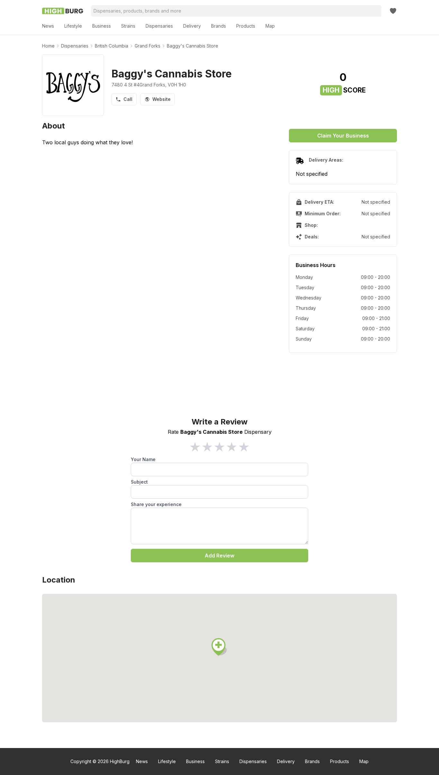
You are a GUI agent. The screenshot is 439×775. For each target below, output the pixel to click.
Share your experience (156, 504)
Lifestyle (167, 761)
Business (195, 761)
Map (364, 761)
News (142, 761)
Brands (312, 761)
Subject (139, 482)
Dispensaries (253, 761)
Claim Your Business (343, 135)
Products (339, 761)
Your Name (143, 459)
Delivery (286, 761)
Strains (222, 761)
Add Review (219, 555)
